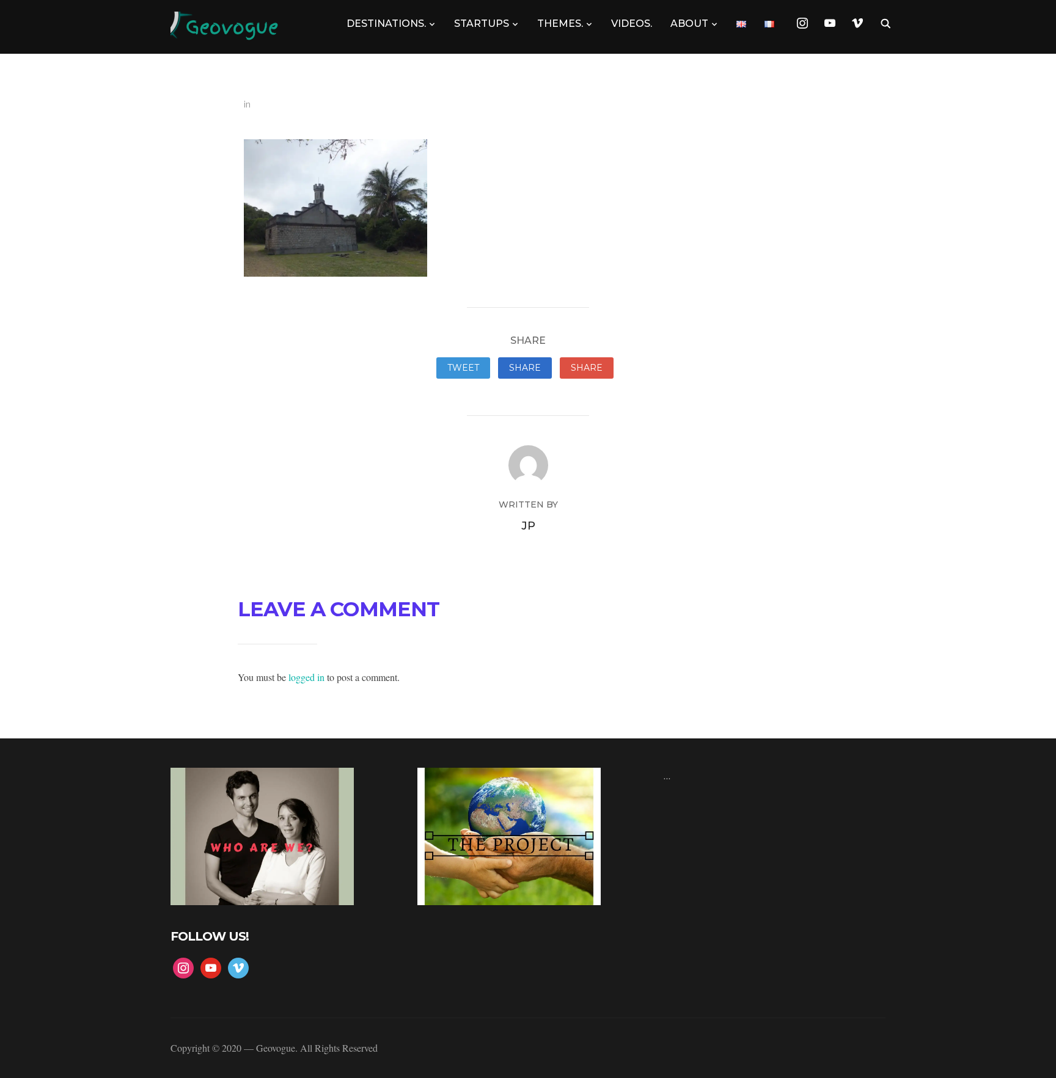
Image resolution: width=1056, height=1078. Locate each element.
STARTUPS (481, 23)
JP (528, 526)
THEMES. (560, 23)
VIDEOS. (631, 23)
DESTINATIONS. (386, 23)
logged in (306, 677)
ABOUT (689, 23)
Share (525, 367)
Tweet (463, 367)
